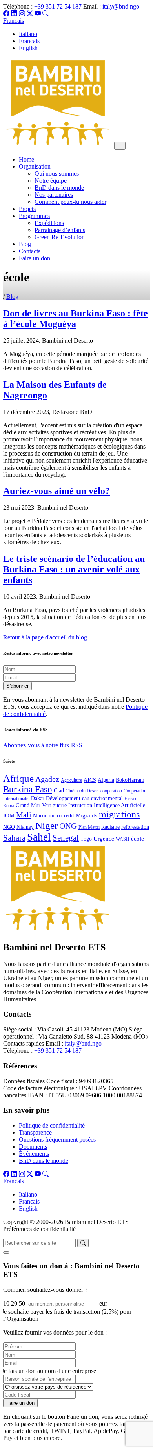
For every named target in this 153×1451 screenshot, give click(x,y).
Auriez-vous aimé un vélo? (56, 491)
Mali (23, 814)
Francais (29, 41)
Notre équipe (51, 180)
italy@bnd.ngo (120, 6)
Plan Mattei (89, 827)
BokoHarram (130, 780)
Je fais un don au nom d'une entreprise (49, 1371)
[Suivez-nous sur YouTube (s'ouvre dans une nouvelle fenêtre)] (38, 13)
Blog (25, 244)
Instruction (80, 805)
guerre (60, 805)
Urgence (103, 838)
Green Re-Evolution (60, 237)
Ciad (59, 791)
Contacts (29, 251)
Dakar (37, 798)
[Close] (6, 1252)
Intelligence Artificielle (119, 805)
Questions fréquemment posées (57, 1139)
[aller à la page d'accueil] (58, 145)
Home (26, 159)
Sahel (39, 837)
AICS (90, 780)
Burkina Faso (27, 789)
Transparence (35, 1132)
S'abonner (17, 686)
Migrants (86, 815)
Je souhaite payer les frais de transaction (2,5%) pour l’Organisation (66, 1315)
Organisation (35, 166)
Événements (34, 1153)
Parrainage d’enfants (60, 230)
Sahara (14, 838)
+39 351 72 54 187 (58, 6)
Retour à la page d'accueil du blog (45, 637)
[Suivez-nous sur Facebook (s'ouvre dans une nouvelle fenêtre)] (7, 13)
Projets (27, 208)
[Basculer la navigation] (120, 146)
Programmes (34, 215)
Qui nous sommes (57, 173)
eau (85, 798)
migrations (119, 814)
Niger (46, 825)
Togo (86, 839)
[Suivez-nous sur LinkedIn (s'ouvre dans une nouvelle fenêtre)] (15, 13)
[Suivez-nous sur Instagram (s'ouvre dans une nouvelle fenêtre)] (23, 13)
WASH (122, 839)
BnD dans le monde (59, 187)
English (28, 48)
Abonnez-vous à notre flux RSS (42, 745)
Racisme (110, 827)
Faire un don (34, 258)
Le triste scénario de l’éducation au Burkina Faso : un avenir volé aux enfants (74, 569)
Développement (63, 798)
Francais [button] (13, 20)
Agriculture (71, 780)
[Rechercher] (45, 13)
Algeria (106, 780)
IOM (9, 815)
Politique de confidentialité (52, 1125)
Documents (33, 1146)
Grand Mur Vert (33, 805)
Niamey (25, 827)
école (137, 838)
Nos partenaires (54, 194)
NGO (9, 827)
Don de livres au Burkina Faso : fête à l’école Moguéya (75, 318)
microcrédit (61, 816)
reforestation (135, 827)
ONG (68, 826)
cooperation (111, 791)
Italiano (28, 34)
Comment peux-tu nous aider (70, 201)
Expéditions (49, 223)
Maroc (40, 816)
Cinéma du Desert (82, 791)
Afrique (18, 778)
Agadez (47, 779)
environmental (107, 798)
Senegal (66, 838)
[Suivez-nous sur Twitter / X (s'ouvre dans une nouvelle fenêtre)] (31, 13)
